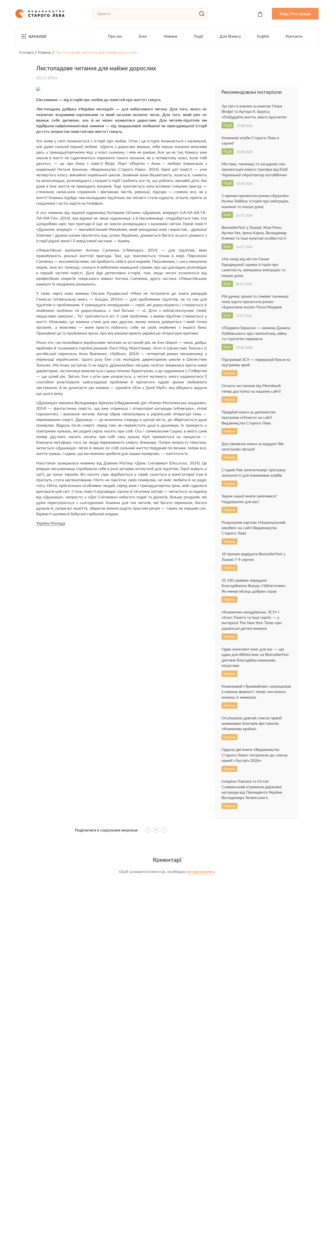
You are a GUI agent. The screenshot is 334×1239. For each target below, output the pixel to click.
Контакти (294, 36)
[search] (202, 14)
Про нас (115, 36)
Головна (26, 52)
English (263, 36)
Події (198, 36)
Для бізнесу (230, 36)
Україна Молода (50, 523)
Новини (170, 36)
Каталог (38, 36)
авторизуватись (201, 871)
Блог (143, 36)
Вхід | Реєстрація (295, 13)
